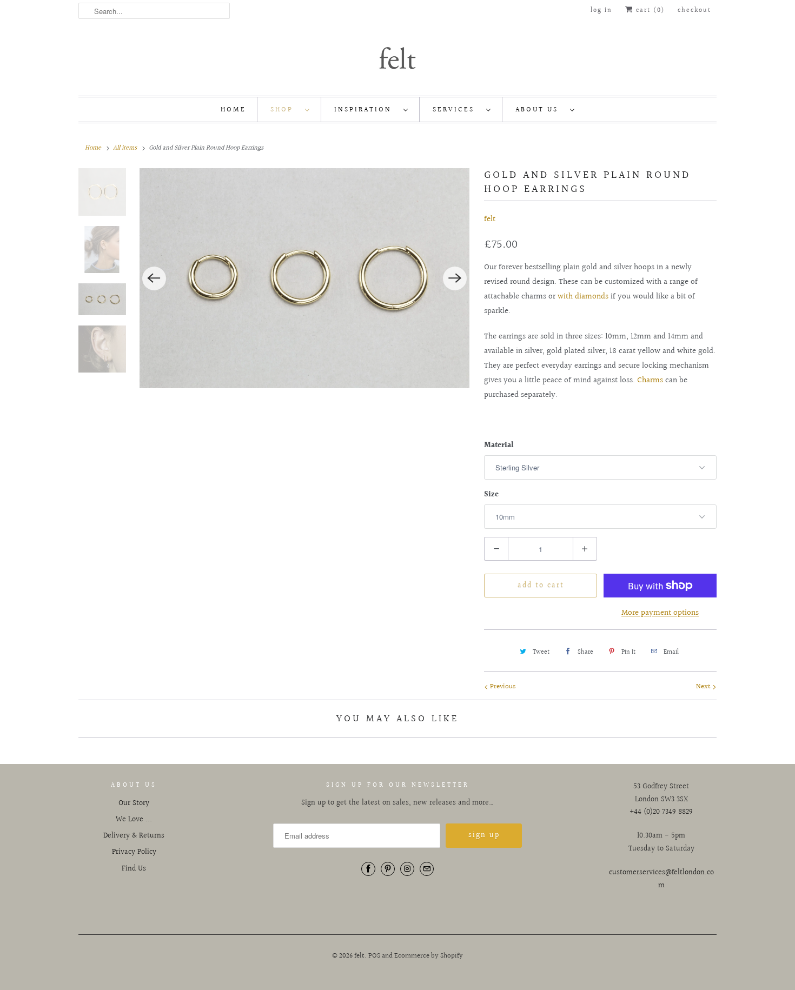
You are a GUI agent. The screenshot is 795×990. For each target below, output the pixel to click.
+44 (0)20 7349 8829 (661, 812)
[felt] (397, 57)
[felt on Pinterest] (388, 869)
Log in (601, 10)
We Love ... (134, 820)
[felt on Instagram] (407, 869)
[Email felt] (427, 869)
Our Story (133, 803)
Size (491, 495)
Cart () (649, 10)
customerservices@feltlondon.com (661, 879)
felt (489, 219)
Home (233, 109)
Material (499, 445)
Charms (650, 380)
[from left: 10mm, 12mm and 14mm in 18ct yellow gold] (305, 278)
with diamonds (583, 296)
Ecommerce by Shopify (428, 956)
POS (374, 956)
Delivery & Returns (133, 836)
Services (457, 109)
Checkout (694, 10)
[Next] (455, 278)
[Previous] (154, 278)
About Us (540, 109)
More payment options (660, 613)
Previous (501, 686)
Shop (285, 109)
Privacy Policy (134, 852)
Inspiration (366, 109)
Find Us (134, 869)
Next (704, 686)
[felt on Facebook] (368, 869)
